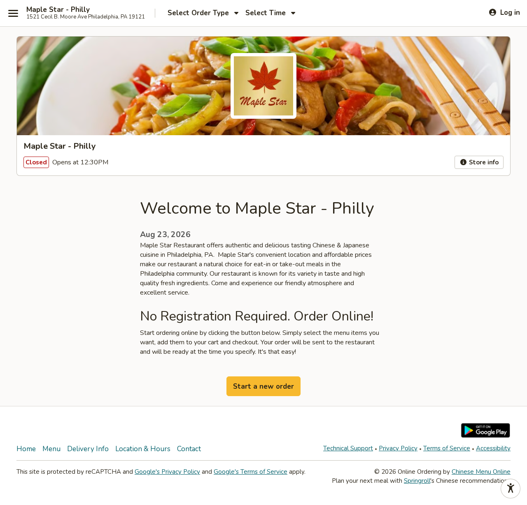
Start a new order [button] (263, 386)
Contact (189, 449)
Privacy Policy (398, 448)
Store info (483, 162)
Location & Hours (142, 449)
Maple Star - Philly (58, 10)
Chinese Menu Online (481, 472)
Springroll (417, 481)
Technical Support (348, 448)
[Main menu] (13, 13)
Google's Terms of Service (250, 472)
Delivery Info (88, 449)
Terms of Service (446, 448)
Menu (51, 449)
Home (26, 449)
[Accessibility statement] (510, 488)
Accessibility (493, 448)
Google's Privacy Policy (167, 472)
